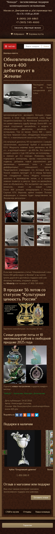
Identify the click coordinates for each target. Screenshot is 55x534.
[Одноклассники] (25, 415)
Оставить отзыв (41, 497)
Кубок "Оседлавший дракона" (22, 469)
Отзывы (27, 512)
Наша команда (42, 512)
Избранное (19, 34)
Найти (46, 46)
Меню (11, 46)
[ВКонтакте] (17, 415)
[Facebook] (21, 415)
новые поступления (21, 386)
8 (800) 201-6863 (27, 18)
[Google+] (32, 415)
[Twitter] (36, 415)
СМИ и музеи (12, 512)
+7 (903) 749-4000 (27, 22)
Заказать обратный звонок (27, 27)
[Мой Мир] (28, 415)
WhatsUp (10, 283)
